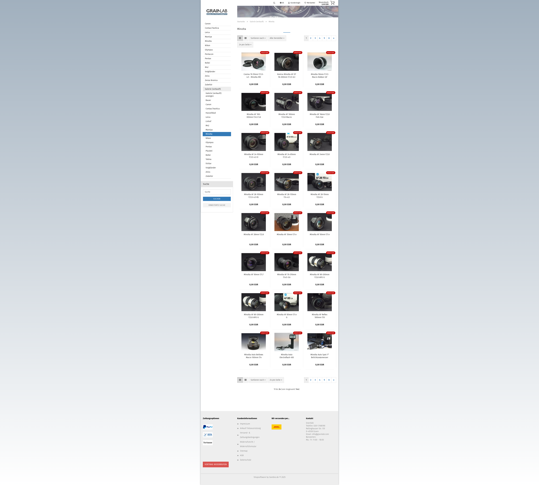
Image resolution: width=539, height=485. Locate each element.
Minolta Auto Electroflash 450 (287, 355)
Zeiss (207, 76)
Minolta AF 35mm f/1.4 (286, 234)
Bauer (208, 100)
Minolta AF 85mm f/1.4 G (287, 315)
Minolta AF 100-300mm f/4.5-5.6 (253, 115)
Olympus (209, 50)
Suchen (216, 199)
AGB (242, 455)
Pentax (208, 58)
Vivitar (208, 163)
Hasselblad (211, 113)
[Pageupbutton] (531, 480)
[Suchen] (274, 3)
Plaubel (209, 151)
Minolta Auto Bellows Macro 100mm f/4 (253, 355)
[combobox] (258, 38)
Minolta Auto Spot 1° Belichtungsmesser (319, 355)
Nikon (207, 45)
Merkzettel (310, 3)
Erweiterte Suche (217, 205)
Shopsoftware (260, 477)
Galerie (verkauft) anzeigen (213, 94)
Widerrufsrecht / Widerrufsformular (248, 444)
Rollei (207, 63)
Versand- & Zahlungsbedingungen (250, 435)
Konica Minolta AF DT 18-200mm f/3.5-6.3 (286, 75)
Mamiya (208, 37)
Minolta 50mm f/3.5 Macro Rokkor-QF (319, 75)
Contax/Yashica (212, 28)
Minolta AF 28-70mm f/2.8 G (320, 195)
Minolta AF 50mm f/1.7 (253, 274)
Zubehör (208, 84)
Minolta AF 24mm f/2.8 (320, 154)
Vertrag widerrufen (216, 464)
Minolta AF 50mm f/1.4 (320, 234)
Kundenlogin (295, 3)
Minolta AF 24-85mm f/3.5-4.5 (287, 155)
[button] (240, 38)
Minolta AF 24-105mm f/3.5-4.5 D (253, 155)
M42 (206, 67)
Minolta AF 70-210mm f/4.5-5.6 (286, 275)
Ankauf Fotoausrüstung (250, 428)
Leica (207, 32)
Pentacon (209, 54)
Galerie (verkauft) (213, 89)
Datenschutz (245, 460)
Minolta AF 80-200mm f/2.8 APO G (319, 275)
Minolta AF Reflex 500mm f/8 (319, 315)
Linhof (208, 121)
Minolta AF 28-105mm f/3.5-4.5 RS (253, 195)
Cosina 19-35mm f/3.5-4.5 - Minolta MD (254, 75)
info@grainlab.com (320, 434)
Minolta (208, 41)
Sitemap (243, 451)
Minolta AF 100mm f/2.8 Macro (286, 115)
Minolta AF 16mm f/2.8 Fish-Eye (320, 115)
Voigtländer (210, 71)
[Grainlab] (217, 11)
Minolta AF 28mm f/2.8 (254, 234)
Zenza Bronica (211, 80)
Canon (208, 23)
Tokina (208, 159)
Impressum (245, 424)
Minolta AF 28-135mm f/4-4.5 (286, 195)
